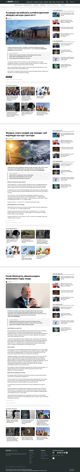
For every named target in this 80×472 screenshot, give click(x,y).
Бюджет (41, 1)
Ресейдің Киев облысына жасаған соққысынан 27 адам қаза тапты (67, 28)
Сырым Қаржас (11, 138)
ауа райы (7, 79)
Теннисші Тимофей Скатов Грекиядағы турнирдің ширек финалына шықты (66, 65)
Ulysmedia (10, 18)
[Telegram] (8, 77)
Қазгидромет (14, 222)
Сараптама (46, 1)
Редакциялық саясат (44, 458)
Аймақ (50, 1)
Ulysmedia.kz (44, 48)
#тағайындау (42, 5)
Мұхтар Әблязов (12, 402)
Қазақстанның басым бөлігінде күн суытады (19, 58)
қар (10, 222)
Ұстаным (58, 1)
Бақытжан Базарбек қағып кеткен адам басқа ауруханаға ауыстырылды (67, 35)
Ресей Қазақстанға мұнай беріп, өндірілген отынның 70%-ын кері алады (25, 322)
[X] (9, 77)
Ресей (7, 402)
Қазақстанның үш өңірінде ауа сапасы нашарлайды (21, 175)
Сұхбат (62, 1)
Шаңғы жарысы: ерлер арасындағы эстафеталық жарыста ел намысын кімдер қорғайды (67, 58)
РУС (73, 1)
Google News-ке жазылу (59, 455)
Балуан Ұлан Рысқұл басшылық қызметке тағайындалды (66, 44)
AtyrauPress (10, 50)
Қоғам (54, 1)
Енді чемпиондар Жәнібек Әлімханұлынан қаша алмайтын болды (66, 51)
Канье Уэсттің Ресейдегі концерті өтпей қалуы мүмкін (21, 324)
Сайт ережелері (44, 453)
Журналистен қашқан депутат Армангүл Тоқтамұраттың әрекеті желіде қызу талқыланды (66, 21)
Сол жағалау (35, 1)
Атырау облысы (19, 79)
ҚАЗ (71, 1)
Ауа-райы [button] (63, 4)
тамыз (19, 222)
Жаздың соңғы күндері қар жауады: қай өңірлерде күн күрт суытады (25, 55)
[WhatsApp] (11, 77)
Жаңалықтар (29, 1)
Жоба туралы (43, 452)
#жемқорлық (35, 5)
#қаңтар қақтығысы (18, 5)
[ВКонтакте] (6, 77)
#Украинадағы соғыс (28, 5)
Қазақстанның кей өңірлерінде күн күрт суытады (20, 56)
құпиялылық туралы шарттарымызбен (30, 470)
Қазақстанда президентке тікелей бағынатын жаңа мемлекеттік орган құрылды (67, 14)
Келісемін (72, 469)
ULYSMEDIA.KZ (8, 10)
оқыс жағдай (12, 79)
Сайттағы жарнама (44, 455)
